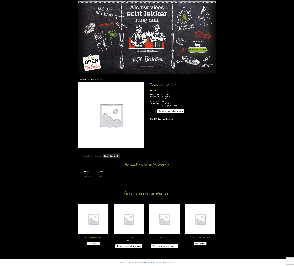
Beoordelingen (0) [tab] (111, 156)
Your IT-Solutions (168, 262)
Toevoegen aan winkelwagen (171, 111)
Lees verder (93, 243)
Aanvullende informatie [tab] (92, 156)
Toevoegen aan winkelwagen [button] (129, 246)
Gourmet (86, 79)
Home (80, 79)
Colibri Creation (150, 262)
